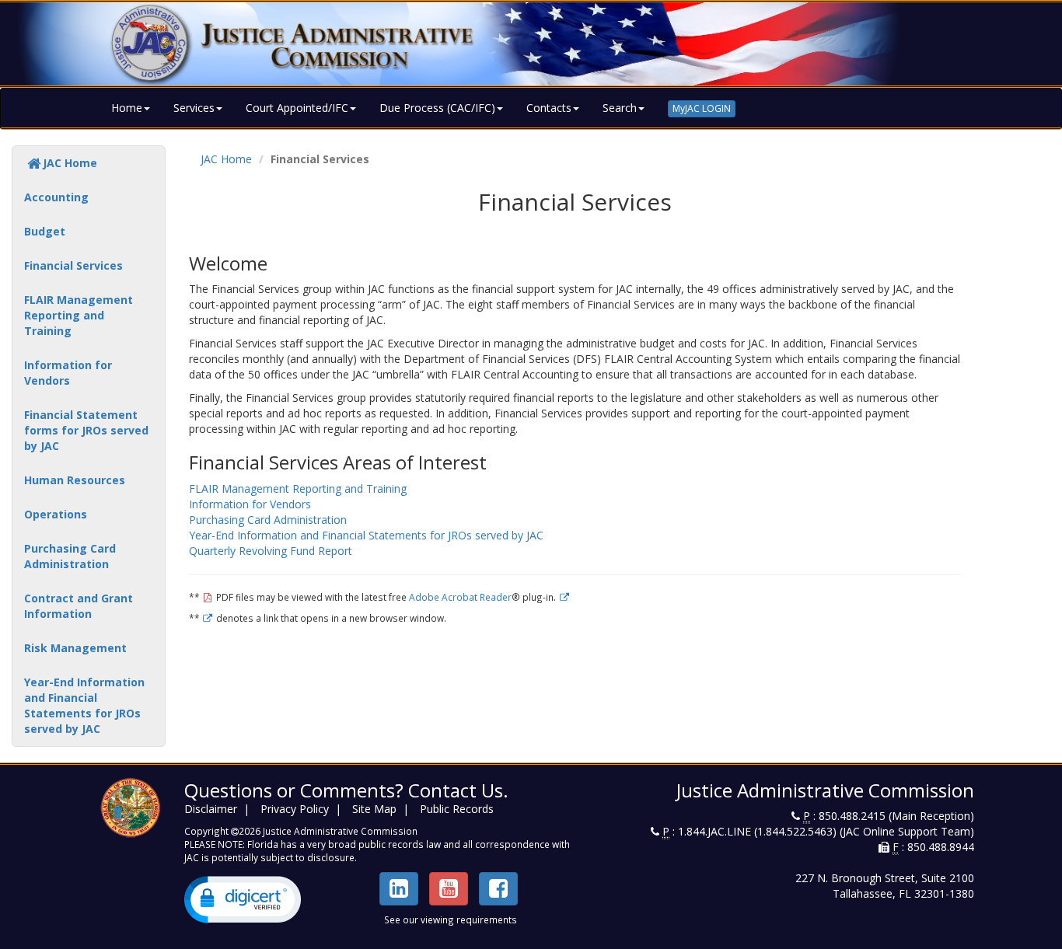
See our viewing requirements (450, 919)
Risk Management (75, 647)
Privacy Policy (294, 808)
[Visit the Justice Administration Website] (531, 43)
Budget (44, 231)
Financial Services (73, 265)
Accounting (56, 197)
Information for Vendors (68, 373)
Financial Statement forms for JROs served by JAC (86, 430)
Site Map (374, 808)
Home (126, 107)
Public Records (457, 808)
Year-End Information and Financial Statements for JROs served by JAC (84, 705)
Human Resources (74, 480)
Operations (55, 514)
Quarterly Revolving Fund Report (270, 550)
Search (620, 107)
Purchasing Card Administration (70, 556)
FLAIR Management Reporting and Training (78, 315)
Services (194, 107)
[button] (242, 899)
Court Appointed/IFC (297, 107)
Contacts (548, 107)
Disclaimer (210, 808)
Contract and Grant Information (78, 606)
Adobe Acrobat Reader (460, 597)
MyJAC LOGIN (701, 108)
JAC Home (70, 162)
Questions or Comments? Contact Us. (346, 790)
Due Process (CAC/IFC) (437, 107)
